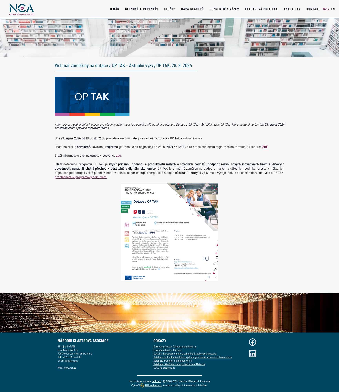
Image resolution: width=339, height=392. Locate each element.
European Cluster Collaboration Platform (174, 346)
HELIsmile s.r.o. (153, 385)
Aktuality (292, 9)
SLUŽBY (169, 9)
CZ (326, 9)
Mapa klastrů (192, 9)
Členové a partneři (141, 9)
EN (333, 9)
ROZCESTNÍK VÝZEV (224, 9)
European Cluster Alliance (167, 350)
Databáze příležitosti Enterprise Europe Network (179, 364)
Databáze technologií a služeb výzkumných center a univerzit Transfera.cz (192, 357)
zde (118, 155)
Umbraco (156, 381)
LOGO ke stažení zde (164, 367)
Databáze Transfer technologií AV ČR (172, 360)
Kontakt (313, 9)
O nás (114, 9)
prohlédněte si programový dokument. (81, 177)
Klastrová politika (261, 9)
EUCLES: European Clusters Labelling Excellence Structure (184, 353)
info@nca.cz (71, 360)
